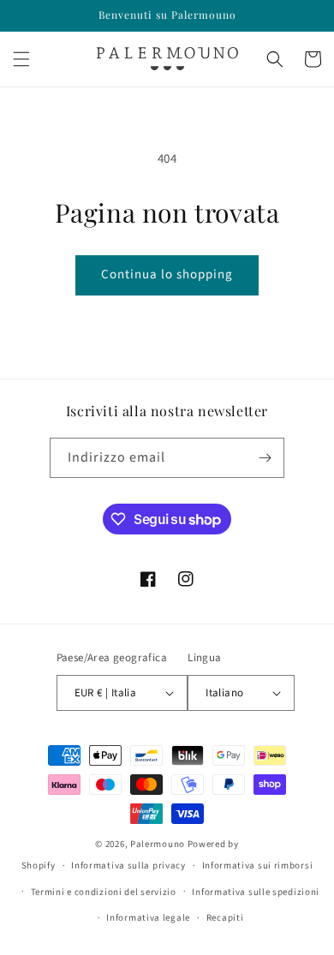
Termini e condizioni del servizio (103, 892)
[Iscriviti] (264, 458)
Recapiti (225, 917)
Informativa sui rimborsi (257, 865)
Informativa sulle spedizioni (255, 892)
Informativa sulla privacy (128, 865)
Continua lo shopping (167, 275)
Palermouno (157, 844)
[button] (21, 59)
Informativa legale (148, 917)
